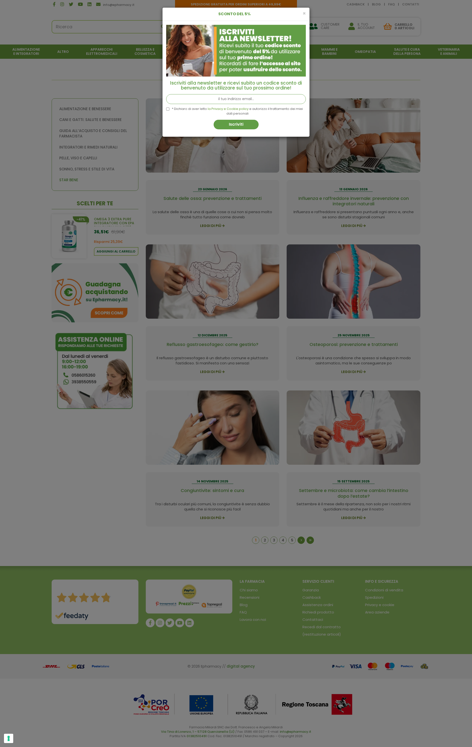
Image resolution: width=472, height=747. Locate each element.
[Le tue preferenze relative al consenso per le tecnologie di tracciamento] (8, 738)
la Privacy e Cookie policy (228, 108)
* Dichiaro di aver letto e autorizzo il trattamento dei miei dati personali (237, 111)
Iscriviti (236, 124)
